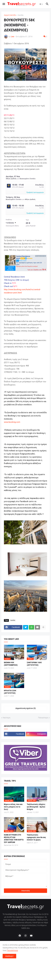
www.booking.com (12, 422)
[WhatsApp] (31, 627)
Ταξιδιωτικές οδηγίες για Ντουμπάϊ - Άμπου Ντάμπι (36, 806)
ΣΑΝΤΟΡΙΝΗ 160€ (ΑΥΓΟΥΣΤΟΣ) (34, 663)
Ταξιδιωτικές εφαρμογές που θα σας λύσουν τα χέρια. (36, 837)
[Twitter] (25, 627)
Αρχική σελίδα (10, 15)
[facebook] (20, 935)
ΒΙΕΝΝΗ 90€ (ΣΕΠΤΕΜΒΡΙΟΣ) (11, 663)
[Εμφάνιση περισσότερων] (43, 627)
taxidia (20, 15)
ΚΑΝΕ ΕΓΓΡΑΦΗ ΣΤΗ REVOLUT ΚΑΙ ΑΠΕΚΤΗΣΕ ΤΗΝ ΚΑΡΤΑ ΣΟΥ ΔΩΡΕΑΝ (14, 838)
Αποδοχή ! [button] (9, 956)
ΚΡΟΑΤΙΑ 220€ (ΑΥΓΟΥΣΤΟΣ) (10, 691)
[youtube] (31, 935)
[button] (3, 4)
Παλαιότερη (43, 718)
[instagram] (25, 935)
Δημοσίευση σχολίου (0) (25, 708)
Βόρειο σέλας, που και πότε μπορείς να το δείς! (13, 806)
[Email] (37, 627)
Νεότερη (6, 718)
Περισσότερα (12, 950)
